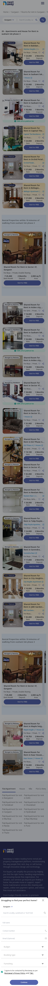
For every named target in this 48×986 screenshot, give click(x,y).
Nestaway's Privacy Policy (14, 973)
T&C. (32, 973)
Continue (24, 982)
